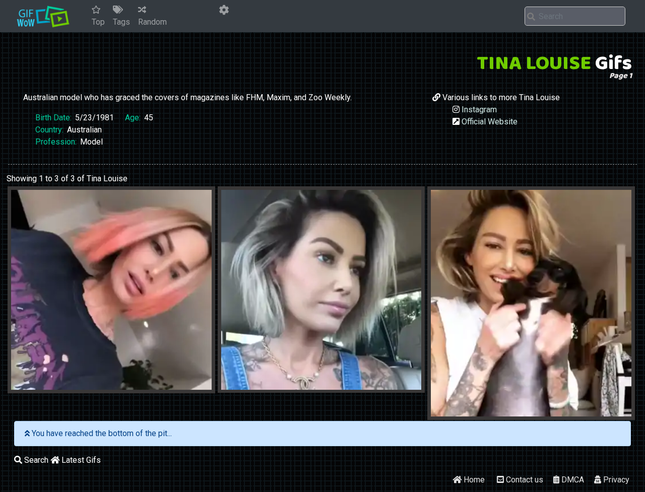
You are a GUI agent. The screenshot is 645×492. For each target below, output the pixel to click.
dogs (511, 413)
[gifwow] (43, 16)
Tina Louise (152, 386)
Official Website (490, 121)
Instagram (479, 109)
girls (33, 386)
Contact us (523, 479)
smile (117, 386)
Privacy (615, 479)
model (59, 386)
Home (473, 479)
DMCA (571, 479)
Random (152, 22)
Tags (121, 22)
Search (35, 460)
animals (482, 413)
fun (263, 386)
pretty (89, 386)
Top (98, 22)
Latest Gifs (80, 460)
